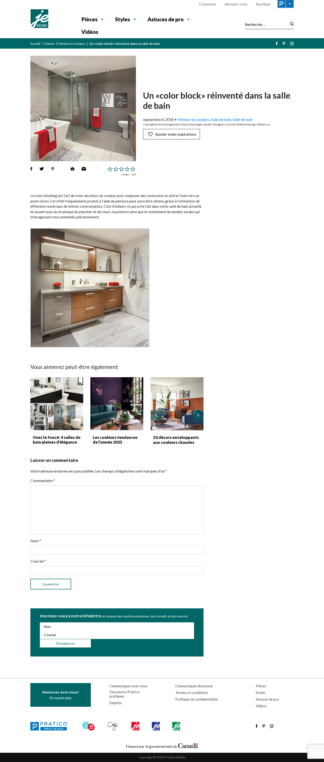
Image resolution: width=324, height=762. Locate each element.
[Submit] (290, 24)
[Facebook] (277, 43)
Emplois (115, 703)
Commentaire (42, 480)
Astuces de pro (166, 19)
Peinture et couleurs (71, 44)
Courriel (38, 561)
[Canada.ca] (188, 745)
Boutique (263, 4)
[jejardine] (176, 726)
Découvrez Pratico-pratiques (125, 694)
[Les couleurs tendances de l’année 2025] (116, 403)
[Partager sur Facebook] (31, 169)
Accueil (35, 44)
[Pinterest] (283, 43)
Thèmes (49, 44)
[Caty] (114, 726)
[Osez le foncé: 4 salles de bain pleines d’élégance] (56, 403)
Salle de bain (221, 119)
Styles (122, 19)
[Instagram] (292, 43)
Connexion (207, 4)
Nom (35, 540)
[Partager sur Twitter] (41, 169)
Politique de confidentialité (196, 699)
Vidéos (89, 32)
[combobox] (266, 24)
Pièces (89, 19)
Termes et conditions (191, 692)
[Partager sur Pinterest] (52, 169)
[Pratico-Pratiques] (50, 726)
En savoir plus (60, 695)
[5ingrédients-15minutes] (89, 726)
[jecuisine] (135, 726)
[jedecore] (156, 726)
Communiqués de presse (194, 686)
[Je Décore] (51, 19)
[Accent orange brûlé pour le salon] (177, 403)
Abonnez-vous (236, 4)
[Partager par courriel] (84, 169)
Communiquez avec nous (128, 686)
